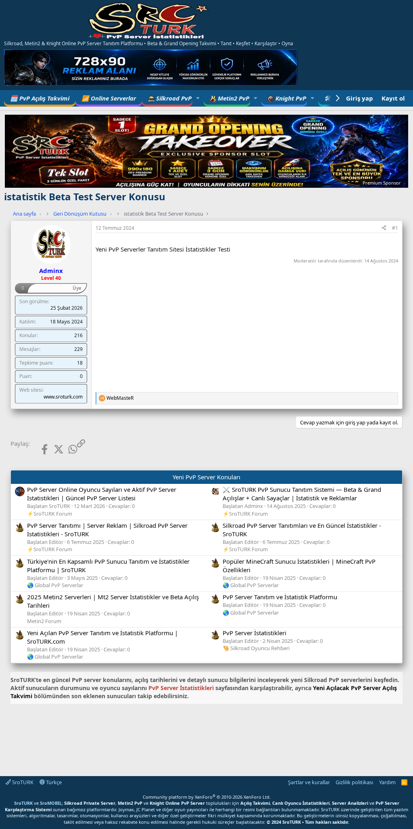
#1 (395, 228)
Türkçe (53, 782)
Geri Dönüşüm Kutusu (79, 213)
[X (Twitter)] (52, 449)
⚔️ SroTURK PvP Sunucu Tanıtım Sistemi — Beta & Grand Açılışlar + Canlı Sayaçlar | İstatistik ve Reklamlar (302, 493)
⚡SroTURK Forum (49, 513)
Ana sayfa (24, 213)
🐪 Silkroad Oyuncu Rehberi (256, 648)
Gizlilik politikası (354, 782)
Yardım (387, 782)
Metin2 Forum (44, 621)
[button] (198, 98)
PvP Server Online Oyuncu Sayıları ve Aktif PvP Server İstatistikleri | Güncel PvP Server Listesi (101, 493)
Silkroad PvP (173, 98)
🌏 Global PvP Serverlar (55, 585)
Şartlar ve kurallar (309, 782)
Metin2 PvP (232, 98)
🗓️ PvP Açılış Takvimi (39, 98)
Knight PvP (290, 98)
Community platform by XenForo (207, 797)
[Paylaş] (384, 228)
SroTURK (22, 782)
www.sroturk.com (63, 396)
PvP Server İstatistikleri (254, 633)
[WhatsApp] (67, 449)
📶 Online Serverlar (108, 98)
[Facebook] (38, 449)
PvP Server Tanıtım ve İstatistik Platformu (280, 597)
